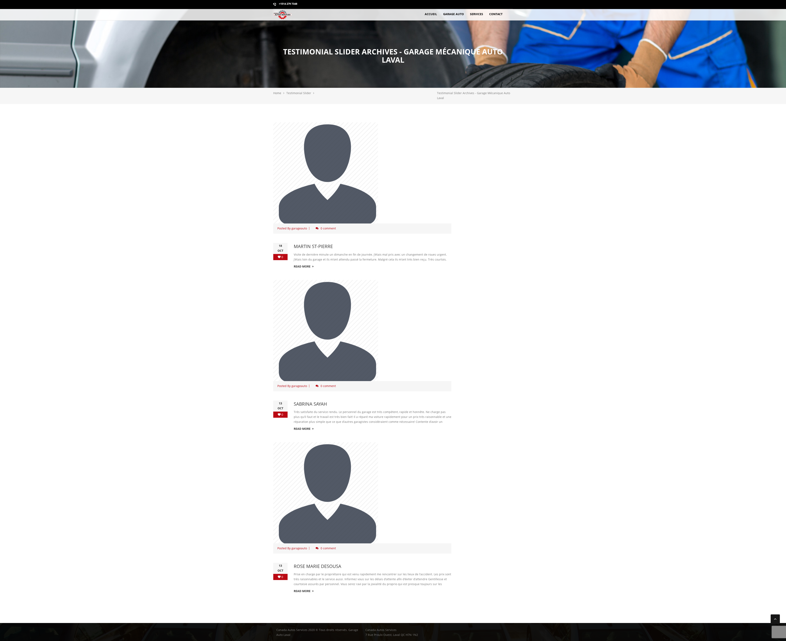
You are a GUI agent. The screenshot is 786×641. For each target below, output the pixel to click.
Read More (302, 266)
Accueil (431, 14)
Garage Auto (453, 14)
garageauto (299, 228)
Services (476, 14)
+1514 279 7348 (287, 4)
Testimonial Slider (298, 93)
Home (277, 93)
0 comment (328, 228)
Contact (496, 14)
